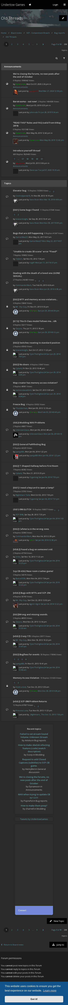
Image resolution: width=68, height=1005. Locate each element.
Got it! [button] (34, 999)
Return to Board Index (13, 944)
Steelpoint (33, 91)
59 (32, 159)
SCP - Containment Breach (38, 33)
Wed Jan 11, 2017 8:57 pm (46, 262)
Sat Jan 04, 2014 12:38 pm (46, 540)
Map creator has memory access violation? (35, 382)
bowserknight (22, 219)
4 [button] (23, 44)
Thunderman (21, 408)
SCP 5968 (19, 514)
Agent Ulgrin (34, 604)
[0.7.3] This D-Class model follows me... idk (34, 321)
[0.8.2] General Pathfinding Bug (29, 444)
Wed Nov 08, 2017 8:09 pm (51, 223)
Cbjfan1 (19, 259)
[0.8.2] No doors (21, 364)
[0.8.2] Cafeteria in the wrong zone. (31, 528)
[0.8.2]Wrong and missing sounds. (30, 614)
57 (23, 159)
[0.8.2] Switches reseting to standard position (36, 342)
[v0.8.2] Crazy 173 (22, 636)
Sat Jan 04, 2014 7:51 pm (49, 499)
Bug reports (59, 33)
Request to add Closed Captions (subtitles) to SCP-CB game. (34, 762)
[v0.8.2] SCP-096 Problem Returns (30, 701)
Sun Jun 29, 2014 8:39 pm (48, 310)
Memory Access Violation (26, 677)
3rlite (18, 556)
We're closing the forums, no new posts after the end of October (34, 780)
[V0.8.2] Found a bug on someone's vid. (33, 549)
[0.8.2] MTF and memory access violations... (35, 299)
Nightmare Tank (23, 495)
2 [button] (11, 44)
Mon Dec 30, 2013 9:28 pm (49, 691)
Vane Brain (34, 199)
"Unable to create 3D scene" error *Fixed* (35, 251)
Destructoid (21, 687)
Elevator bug (19, 190)
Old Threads (12, 18)
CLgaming (34, 477)
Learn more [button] (49, 990)
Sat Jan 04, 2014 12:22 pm (51, 604)
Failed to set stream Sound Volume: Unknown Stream (34, 735)
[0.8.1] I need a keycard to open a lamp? (33, 487)
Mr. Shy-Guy (21, 306)
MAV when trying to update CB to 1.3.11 (34, 796)
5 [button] (29, 44)
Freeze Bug (19, 404)
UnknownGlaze (22, 430)
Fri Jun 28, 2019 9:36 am (48, 112)
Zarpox (19, 328)
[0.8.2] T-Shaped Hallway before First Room (35, 465)
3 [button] (17, 44)
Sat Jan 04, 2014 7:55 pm (49, 477)
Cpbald (19, 368)
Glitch (32, 540)
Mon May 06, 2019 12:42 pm (52, 140)
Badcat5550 (21, 578)
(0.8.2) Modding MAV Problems (29, 422)
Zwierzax (34, 170)
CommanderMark (23, 285)
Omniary (33, 310)
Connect (22, 910)
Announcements (20, 87)
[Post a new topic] (63, 18)
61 (42, 159)
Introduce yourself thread (26, 150)
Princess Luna (22, 710)
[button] (43, 44)
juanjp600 (20, 451)
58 (28, 159)
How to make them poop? (34, 805)
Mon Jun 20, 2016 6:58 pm (51, 289)
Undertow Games (13, 5)
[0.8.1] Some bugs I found (26, 209)
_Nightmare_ (35, 714)
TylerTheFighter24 (38, 354)
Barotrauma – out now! (25, 101)
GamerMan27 (22, 237)
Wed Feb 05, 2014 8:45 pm (49, 412)
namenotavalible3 (24, 390)
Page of (56, 44)
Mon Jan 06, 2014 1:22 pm (49, 455)
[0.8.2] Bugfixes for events (26, 654)
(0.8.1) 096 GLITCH (22, 509)
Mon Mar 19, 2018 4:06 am (51, 199)
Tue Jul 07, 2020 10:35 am (49, 170)
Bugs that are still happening (28, 233)
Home (3, 33)
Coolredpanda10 (23, 195)
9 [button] (36, 44)
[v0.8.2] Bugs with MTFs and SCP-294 (31, 592)
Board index (16, 33)
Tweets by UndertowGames (34, 819)
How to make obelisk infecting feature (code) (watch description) (34, 748)
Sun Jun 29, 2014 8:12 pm (48, 332)
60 (37, 159)
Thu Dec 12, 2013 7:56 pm (52, 714)
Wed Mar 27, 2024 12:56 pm (50, 91)
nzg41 (32, 262)
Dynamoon (20, 84)
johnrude (34, 112)
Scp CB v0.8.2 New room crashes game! (33, 571)
